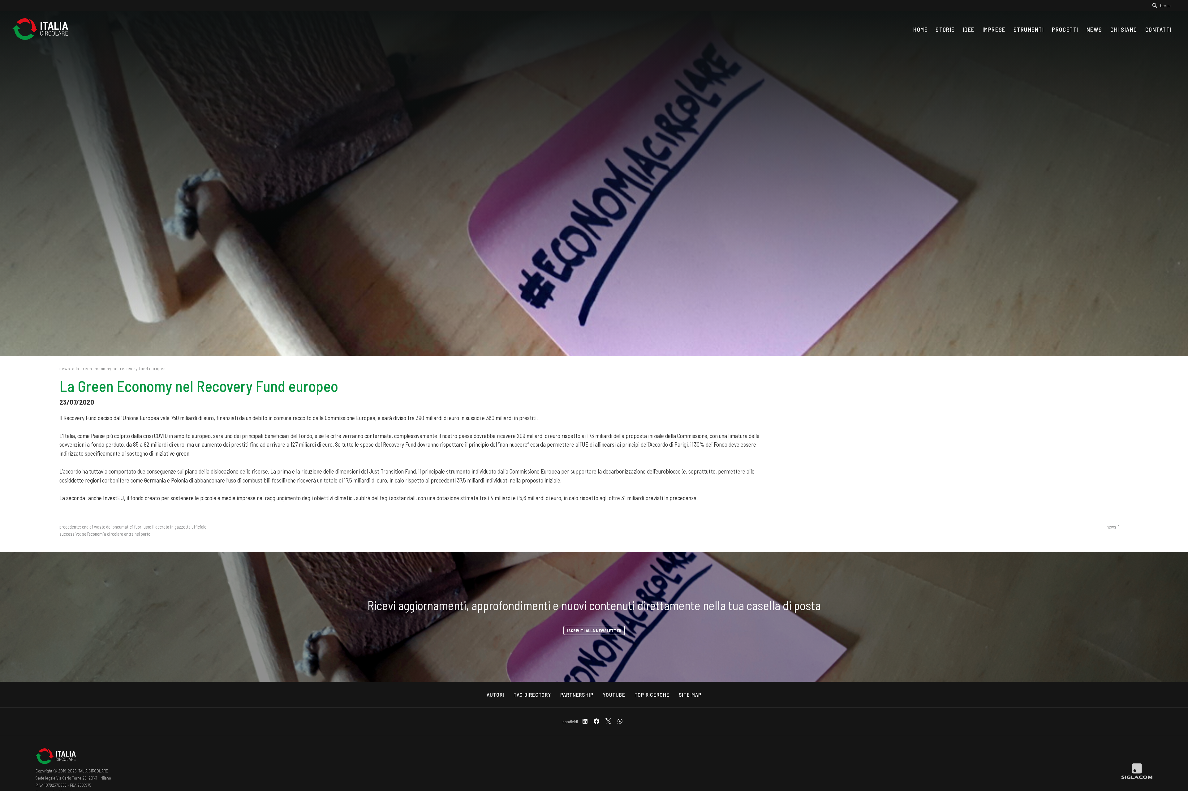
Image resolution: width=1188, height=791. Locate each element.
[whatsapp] (620, 721)
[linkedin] (585, 721)
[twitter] (608, 721)
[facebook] (596, 721)
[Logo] (43, 29)
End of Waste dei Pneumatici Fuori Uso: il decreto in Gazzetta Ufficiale (144, 526)
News (64, 368)
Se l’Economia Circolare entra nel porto (116, 534)
